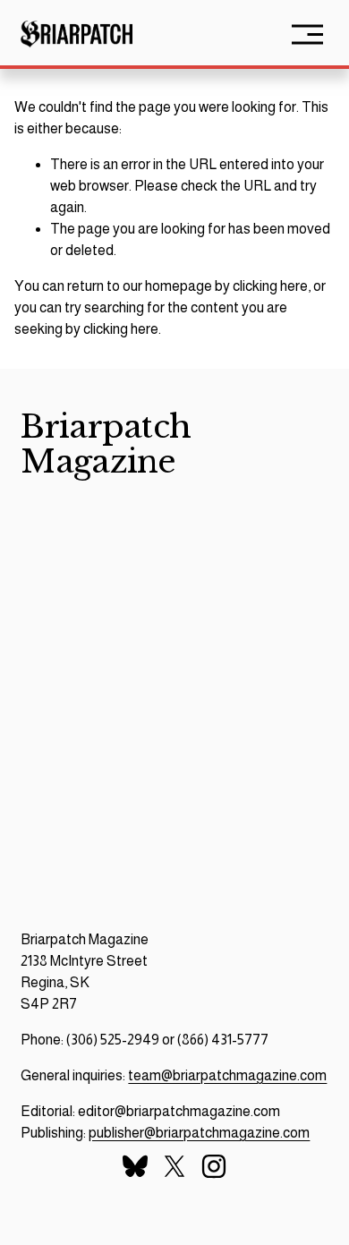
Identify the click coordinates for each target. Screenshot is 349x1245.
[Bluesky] (135, 1166)
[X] (174, 1166)
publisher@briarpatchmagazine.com (199, 1132)
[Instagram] (213, 1166)
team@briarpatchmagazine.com (227, 1075)
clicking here (270, 286)
